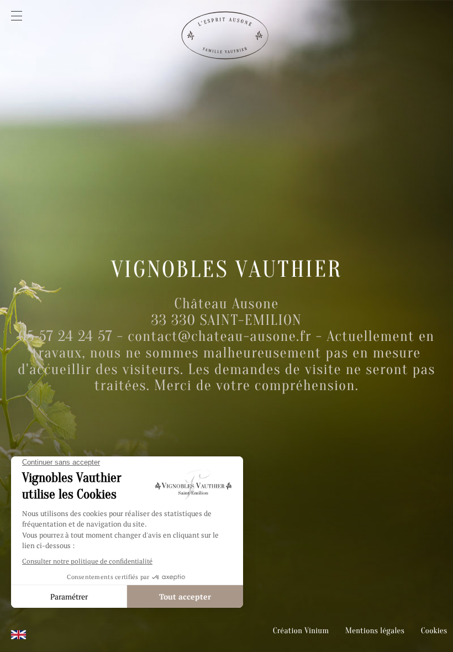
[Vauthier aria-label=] (226, 41)
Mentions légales (374, 630)
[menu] (16, 15)
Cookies (434, 630)
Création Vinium (301, 630)
